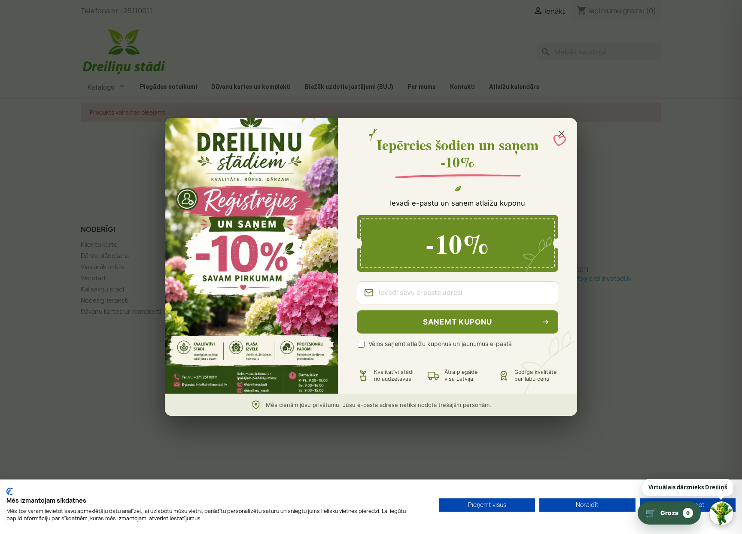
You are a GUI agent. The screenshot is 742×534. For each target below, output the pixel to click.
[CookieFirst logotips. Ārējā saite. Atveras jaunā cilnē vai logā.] (9, 491)
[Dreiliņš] (721, 513)
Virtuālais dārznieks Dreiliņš (687, 487)
